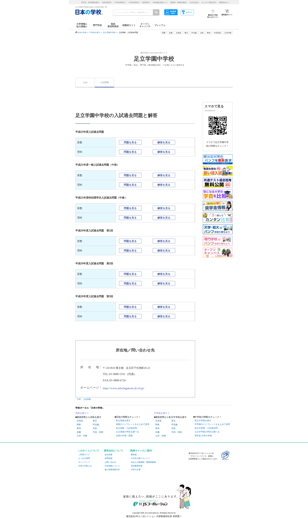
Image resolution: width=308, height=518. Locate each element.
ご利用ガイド (84, 454)
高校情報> (107, 2)
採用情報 (108, 458)
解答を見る (164, 142)
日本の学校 (82, 32)
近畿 (79, 432)
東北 (95, 420)
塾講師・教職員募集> (178, 2)
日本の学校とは (85, 466)
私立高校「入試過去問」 (127, 428)
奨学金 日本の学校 (203, 435)
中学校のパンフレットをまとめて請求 (212, 424)
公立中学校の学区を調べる (207, 432)
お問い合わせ (110, 462)
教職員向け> (224, 2)
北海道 (178, 33)
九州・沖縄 (82, 436)
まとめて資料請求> (209, 2)
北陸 (95, 428)
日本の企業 (136, 469)
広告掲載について (112, 466)
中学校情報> (120, 2)
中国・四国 (98, 432)
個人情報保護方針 (112, 469)
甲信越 (96, 424)
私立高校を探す (123, 420)
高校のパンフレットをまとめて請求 (132, 424)
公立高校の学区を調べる (127, 432)
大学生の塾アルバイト (140, 458)
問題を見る (130, 142)
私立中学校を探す (203, 420)
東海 (79, 428)
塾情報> (146, 2)
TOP (85, 82)
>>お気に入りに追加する (173, 65)
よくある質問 (84, 458)
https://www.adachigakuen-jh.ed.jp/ (123, 388)
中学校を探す (95, 32)
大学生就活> (194, 2)
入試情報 (104, 82)
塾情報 (134, 454)
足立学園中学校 (109, 32)
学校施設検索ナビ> (160, 2)
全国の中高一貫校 (124, 435)
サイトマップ (84, 462)
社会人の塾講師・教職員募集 (143, 462)
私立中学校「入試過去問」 (207, 428)
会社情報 (108, 454)
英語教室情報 (136, 466)
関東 (79, 424)
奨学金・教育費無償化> (90, 2)
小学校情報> (134, 2)
